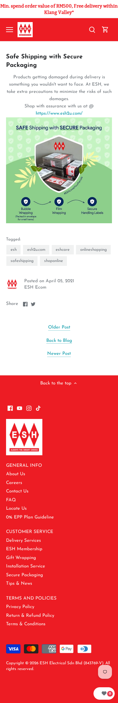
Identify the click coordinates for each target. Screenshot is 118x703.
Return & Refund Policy (30, 615)
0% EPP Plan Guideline (30, 517)
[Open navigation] (9, 29)
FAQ (11, 500)
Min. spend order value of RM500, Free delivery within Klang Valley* (59, 9)
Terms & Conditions (25, 624)
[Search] (92, 29)
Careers (14, 483)
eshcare (63, 250)
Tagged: (13, 239)
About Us (15, 474)
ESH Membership (24, 549)
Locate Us (16, 508)
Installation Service (25, 566)
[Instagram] (28, 408)
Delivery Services (23, 540)
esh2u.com (36, 250)
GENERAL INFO (24, 465)
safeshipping (22, 261)
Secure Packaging (24, 575)
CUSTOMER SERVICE (29, 532)
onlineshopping (93, 250)
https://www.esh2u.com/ (59, 113)
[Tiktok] (38, 408)
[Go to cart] (105, 29)
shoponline (53, 261)
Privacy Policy (20, 607)
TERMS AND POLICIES (31, 598)
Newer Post (59, 354)
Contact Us (17, 491)
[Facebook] (10, 408)
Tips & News (19, 583)
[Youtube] (19, 408)
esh (14, 250)
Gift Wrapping (21, 558)
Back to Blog (59, 340)
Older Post (59, 327)
